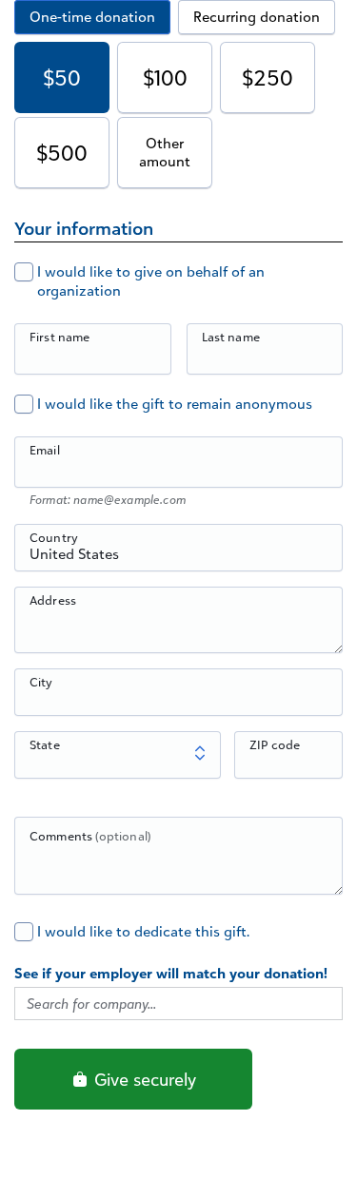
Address (53, 600)
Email (45, 449)
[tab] (92, 17)
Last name (231, 336)
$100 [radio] (165, 77)
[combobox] (178, 558)
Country (54, 537)
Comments (90, 835)
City (41, 681)
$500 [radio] (62, 152)
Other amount (164, 152)
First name (60, 336)
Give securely (142, 1079)
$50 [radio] (62, 77)
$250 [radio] (267, 77)
